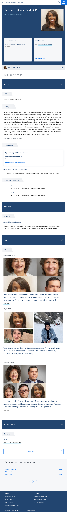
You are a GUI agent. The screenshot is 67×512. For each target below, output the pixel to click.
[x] (31, 481)
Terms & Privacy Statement (40, 499)
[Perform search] (59, 2)
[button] (10, 41)
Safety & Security (9, 499)
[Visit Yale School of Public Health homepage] (23, 463)
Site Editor (36, 493)
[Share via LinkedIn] (11, 75)
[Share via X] (5, 75)
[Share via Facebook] (8, 75)
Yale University (9, 502)
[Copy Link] (62, 84)
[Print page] (21, 75)
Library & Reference (39, 502)
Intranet (7, 493)
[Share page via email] (18, 75)
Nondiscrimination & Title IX (41, 496)
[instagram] (35, 481)
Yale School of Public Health (51, 173)
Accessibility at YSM (10, 496)
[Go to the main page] (13, 2)
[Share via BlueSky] (14, 75)
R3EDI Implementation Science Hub (33, 173)
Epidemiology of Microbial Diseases (15, 44)
